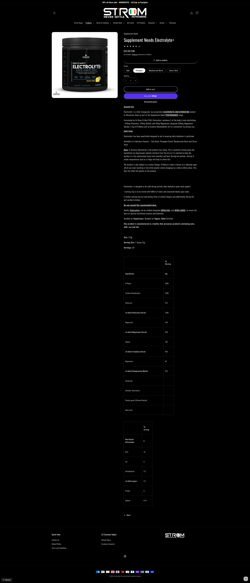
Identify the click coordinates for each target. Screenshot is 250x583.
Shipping (134, 54)
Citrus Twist (173, 70)
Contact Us (55, 540)
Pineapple (139, 70)
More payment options (150, 102)
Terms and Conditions (59, 548)
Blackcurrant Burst (156, 70)
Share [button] (128, 515)
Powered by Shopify (136, 576)
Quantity (126, 76)
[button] (54, 13)
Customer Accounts (108, 544)
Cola (127, 70)
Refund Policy (56, 544)
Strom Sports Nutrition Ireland (122, 576)
